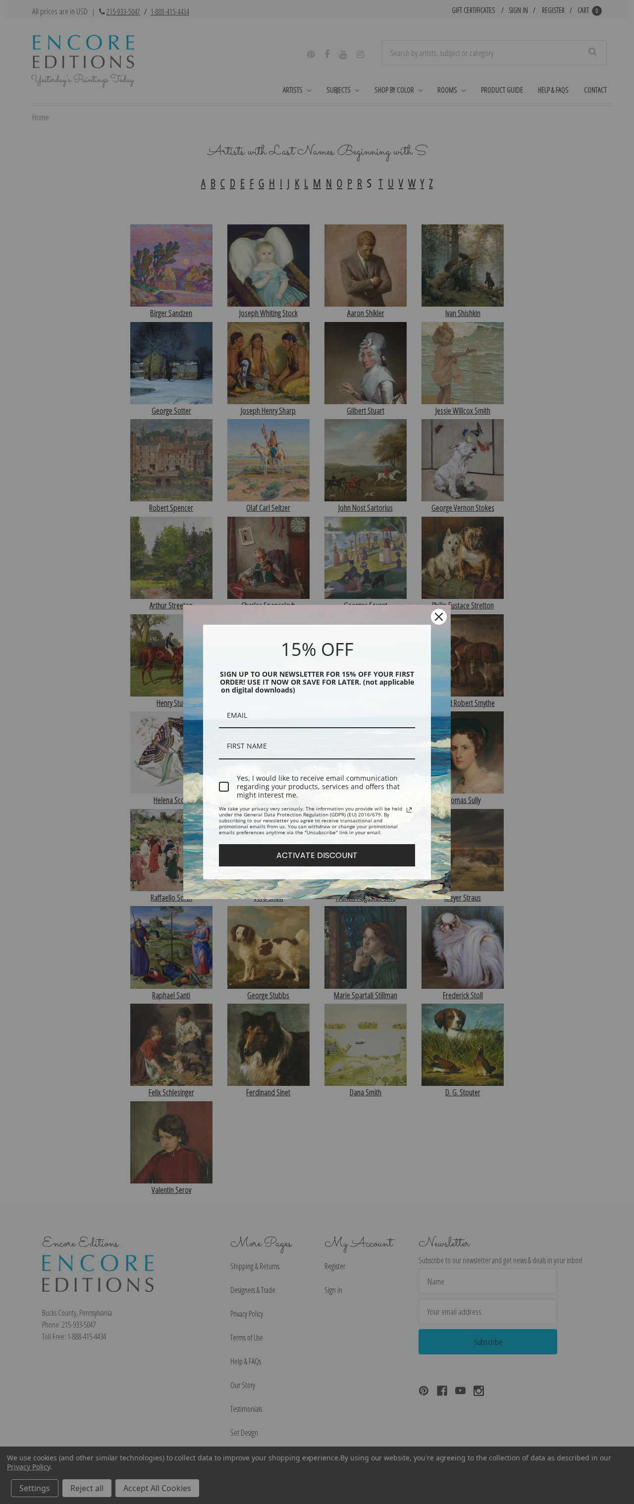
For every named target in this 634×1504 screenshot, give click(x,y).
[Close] (439, 617)
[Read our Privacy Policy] (409, 810)
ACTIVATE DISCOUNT (317, 855)
